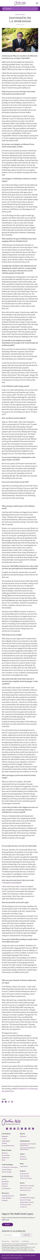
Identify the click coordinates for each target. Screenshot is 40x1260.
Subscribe (26, 1235)
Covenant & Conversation (11, 883)
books (26, 80)
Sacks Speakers (6, 1198)
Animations (23, 1159)
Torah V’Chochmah (26, 1178)
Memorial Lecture (25, 1190)
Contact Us (23, 1207)
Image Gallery (6, 1141)
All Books (4, 1153)
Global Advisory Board (27, 1202)
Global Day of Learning (27, 1185)
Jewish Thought (20, 14)
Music (3, 1160)
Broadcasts (5, 1181)
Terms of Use (5, 1241)
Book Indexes (6, 1155)
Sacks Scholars (24, 1176)
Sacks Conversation (26, 1188)
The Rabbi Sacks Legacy (27, 1197)
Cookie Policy (25, 1241)
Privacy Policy (15, 1241)
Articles (4, 1179)
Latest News (24, 1166)
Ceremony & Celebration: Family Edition (28, 1148)
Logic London (19, 1258)
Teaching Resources (8, 1196)
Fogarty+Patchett (8, 1258)
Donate (7, 1224)
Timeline (4, 1138)
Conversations (6, 1188)
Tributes (4, 1143)
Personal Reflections (8, 1145)
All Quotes (23, 1136)
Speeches (5, 1184)
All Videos (23, 1157)
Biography (5, 1136)
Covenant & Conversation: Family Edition (28, 1144)
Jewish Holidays (7, 1169)
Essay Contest (24, 1173)
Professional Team (25, 1204)
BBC (8, 1071)
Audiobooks (5, 1157)
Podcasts (5, 1186)
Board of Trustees (25, 1200)
